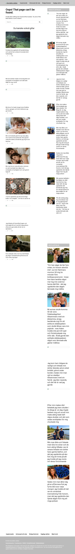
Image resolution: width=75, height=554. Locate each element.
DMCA (24, 543)
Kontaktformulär (31, 543)
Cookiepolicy (18, 543)
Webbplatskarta (40, 543)
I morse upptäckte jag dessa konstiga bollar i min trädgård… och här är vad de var (18, 197)
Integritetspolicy (10, 543)
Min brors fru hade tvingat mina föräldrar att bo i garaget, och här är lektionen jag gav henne (17, 109)
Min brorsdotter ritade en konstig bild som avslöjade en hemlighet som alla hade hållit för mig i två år (18, 80)
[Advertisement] (58, 230)
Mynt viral (66, 3)
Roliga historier (46, 3)
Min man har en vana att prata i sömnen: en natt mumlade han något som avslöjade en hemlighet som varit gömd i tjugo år (17, 169)
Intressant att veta (34, 3)
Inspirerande (23, 3)
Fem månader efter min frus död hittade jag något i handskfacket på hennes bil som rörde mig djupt (17, 255)
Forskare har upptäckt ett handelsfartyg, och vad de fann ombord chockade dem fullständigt (17, 52)
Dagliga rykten (57, 3)
